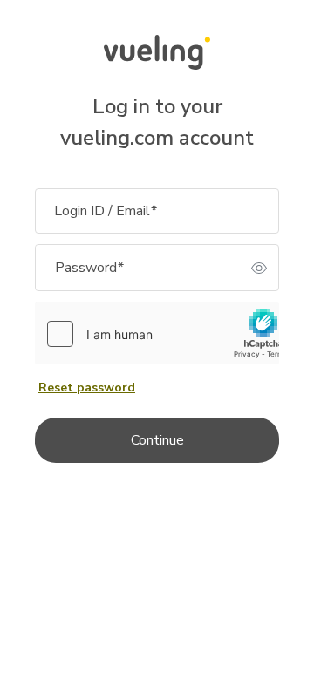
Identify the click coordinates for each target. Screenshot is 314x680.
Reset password (86, 387)
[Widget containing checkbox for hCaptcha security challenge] (165, 334)
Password (89, 267)
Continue (157, 440)
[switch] (259, 267)
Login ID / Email (105, 211)
